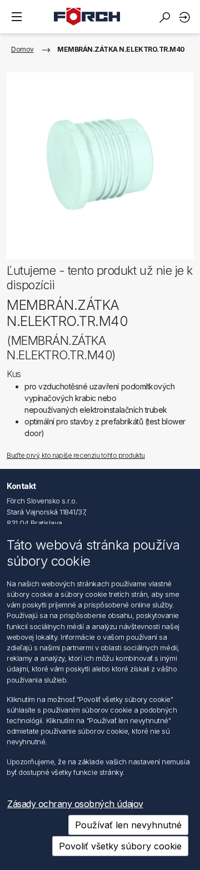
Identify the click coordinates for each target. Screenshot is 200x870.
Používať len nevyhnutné (128, 825)
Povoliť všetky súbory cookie (120, 846)
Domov (22, 49)
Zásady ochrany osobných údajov (75, 803)
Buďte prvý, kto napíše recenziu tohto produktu (76, 455)
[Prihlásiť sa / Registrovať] (186, 17)
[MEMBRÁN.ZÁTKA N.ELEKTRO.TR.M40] (100, 166)
